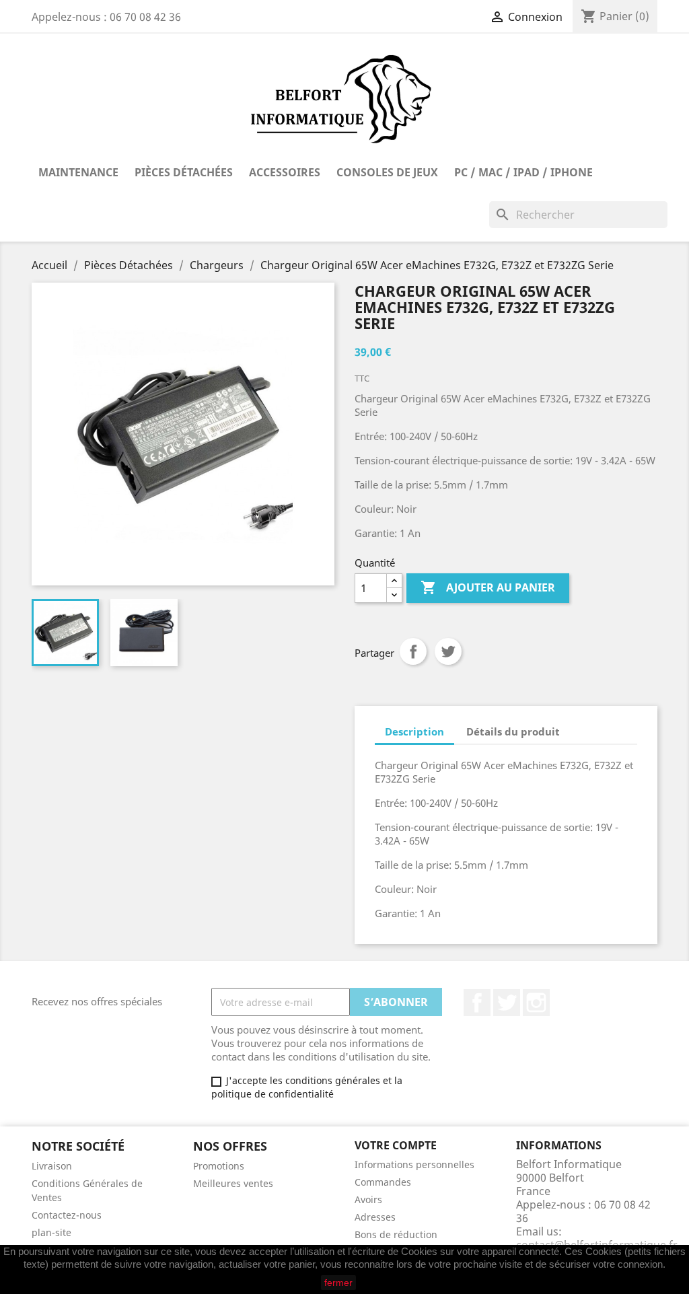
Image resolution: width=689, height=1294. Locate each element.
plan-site (51, 1232)
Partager (413, 651)
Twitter (506, 1002)
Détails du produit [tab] (513, 731)
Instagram (536, 1002)
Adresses (375, 1217)
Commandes (383, 1182)
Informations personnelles (414, 1164)
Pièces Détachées (184, 172)
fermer (338, 1282)
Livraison (52, 1165)
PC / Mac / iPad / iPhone (523, 172)
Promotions (218, 1165)
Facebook (477, 1002)
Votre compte (396, 1145)
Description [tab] (414, 731)
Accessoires (284, 172)
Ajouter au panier (488, 587)
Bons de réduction (396, 1234)
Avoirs (368, 1199)
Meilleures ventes (233, 1183)
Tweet (448, 651)
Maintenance (78, 172)
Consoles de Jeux (387, 172)
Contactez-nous (67, 1215)
